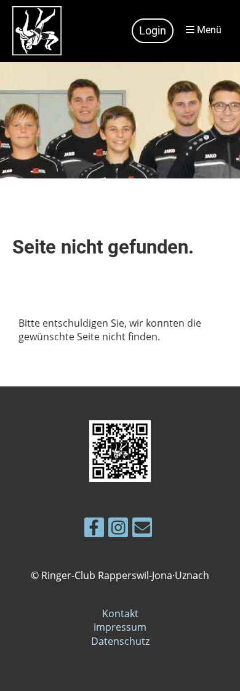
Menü (208, 30)
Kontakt (120, 613)
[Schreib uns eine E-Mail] (142, 529)
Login (152, 30)
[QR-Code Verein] (120, 478)
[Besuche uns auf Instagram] (118, 529)
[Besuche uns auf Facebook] (94, 529)
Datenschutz (120, 641)
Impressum (120, 627)
